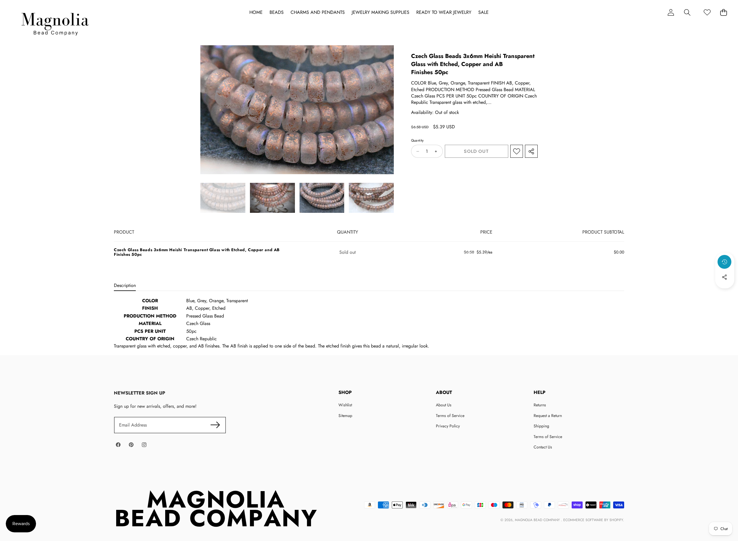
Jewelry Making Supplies (380, 12)
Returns (540, 405)
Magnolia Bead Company (538, 520)
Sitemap (345, 415)
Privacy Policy (448, 426)
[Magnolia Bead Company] (55, 23)
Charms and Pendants (318, 12)
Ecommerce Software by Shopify (593, 520)
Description (125, 285)
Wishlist (345, 405)
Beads (277, 12)
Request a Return (548, 415)
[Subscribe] (215, 425)
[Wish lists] (707, 12)
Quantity (417, 140)
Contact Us (543, 447)
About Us (443, 405)
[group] (222, 198)
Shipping (541, 426)
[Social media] (724, 277)
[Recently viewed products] (724, 262)
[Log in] (670, 12)
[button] (687, 12)
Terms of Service (450, 415)
